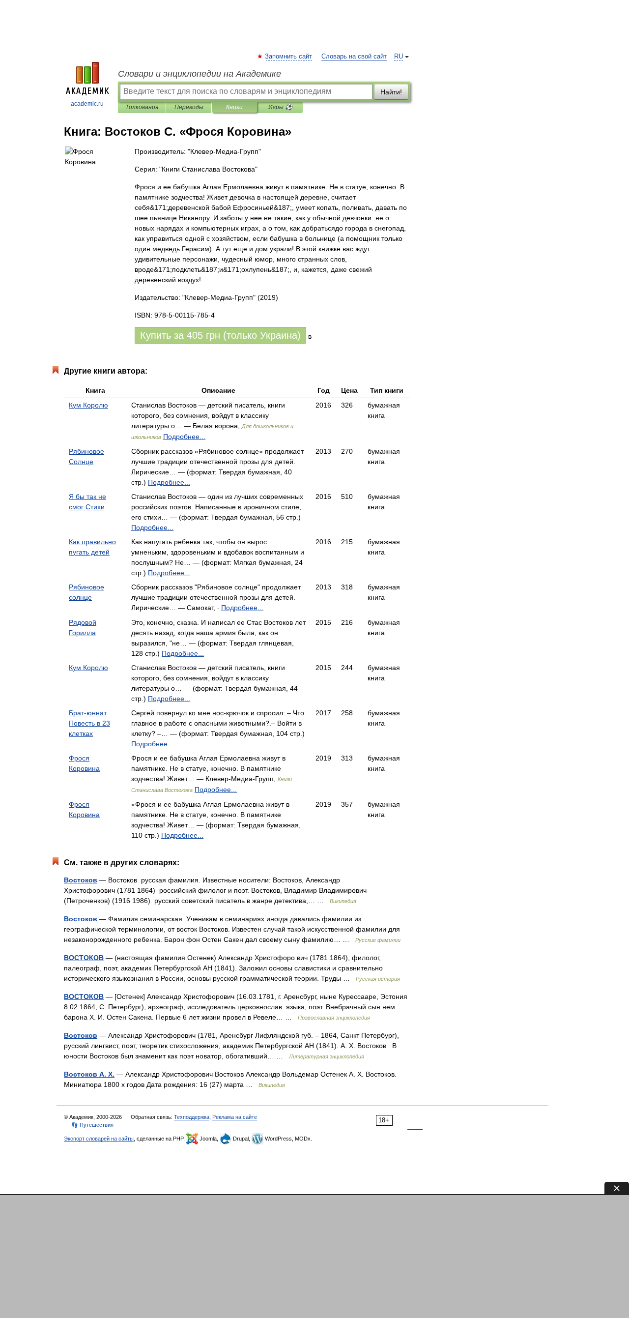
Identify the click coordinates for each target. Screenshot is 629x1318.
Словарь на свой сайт (354, 56)
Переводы (188, 107)
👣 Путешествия (92, 1125)
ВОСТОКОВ (84, 958)
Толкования (141, 107)
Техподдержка (191, 1117)
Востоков (80, 880)
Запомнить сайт (289, 56)
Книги (234, 107)
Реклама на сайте (234, 1117)
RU (398, 56)
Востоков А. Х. (89, 1074)
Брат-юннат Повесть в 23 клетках (89, 723)
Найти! (391, 92)
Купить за (220, 335)
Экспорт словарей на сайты (99, 1139)
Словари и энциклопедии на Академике (199, 74)
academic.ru (87, 103)
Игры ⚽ (280, 107)
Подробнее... (184, 436)
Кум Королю (88, 405)
